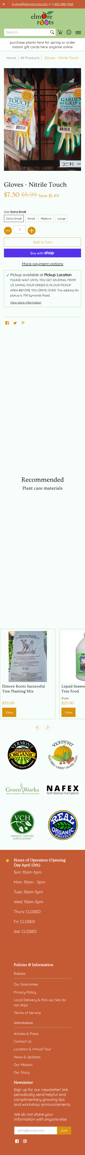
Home (11, 57)
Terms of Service (27, 1012)
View (9, 712)
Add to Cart (42, 242)
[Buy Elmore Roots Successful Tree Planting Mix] (27, 656)
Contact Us (22, 1041)
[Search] (52, 32)
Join (63, 1130)
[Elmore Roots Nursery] (42, 18)
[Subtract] (8, 231)
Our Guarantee (26, 984)
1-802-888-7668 (62, 4)
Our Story (21, 1072)
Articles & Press (26, 1033)
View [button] (68, 712)
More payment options (42, 263)
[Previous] (37, 727)
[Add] (32, 231)
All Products (29, 57)
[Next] (47, 727)
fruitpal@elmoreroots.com (30, 4)
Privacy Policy (25, 992)
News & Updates (27, 1057)
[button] (60, 32)
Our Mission (23, 1064)
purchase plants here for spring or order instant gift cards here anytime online (42, 44)
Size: (15, 212)
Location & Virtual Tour (32, 1049)
